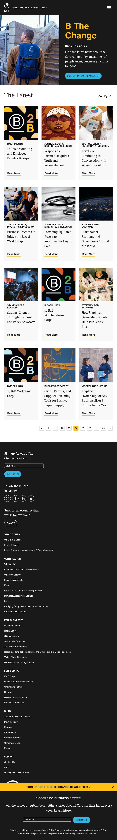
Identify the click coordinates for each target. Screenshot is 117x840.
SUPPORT (9, 756)
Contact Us (9, 761)
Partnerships (10, 732)
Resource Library (12, 625)
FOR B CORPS (11, 670)
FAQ (6, 767)
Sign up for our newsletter (83, 75)
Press (7, 748)
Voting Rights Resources (15, 656)
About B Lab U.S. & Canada (17, 716)
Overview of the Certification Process (21, 569)
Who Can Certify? (12, 574)
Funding (8, 726)
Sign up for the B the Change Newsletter (57, 787)
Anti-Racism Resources (15, 646)
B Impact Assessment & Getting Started (23, 590)
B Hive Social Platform (14, 697)
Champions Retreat (13, 686)
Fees (6, 585)
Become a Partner (12, 737)
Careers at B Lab (12, 742)
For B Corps (10, 676)
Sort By (103, 96)
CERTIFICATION (12, 558)
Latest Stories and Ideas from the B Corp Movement (28, 550)
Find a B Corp (10, 544)
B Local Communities (14, 702)
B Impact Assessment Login (17, 595)
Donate (11, 523)
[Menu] (109, 7)
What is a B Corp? (12, 539)
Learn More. (63, 810)
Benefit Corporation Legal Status (19, 662)
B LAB (7, 711)
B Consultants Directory (15, 611)
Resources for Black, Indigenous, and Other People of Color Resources (37, 651)
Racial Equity (10, 630)
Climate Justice (11, 635)
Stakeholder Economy (14, 641)
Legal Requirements (13, 579)
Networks (8, 691)
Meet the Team (11, 721)
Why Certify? (10, 564)
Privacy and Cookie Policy (16, 772)
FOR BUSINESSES (13, 620)
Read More (13, 173)
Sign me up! (13, 474)
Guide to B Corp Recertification (18, 681)
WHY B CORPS (12, 534)
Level (6, 600)
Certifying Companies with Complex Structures (26, 606)
